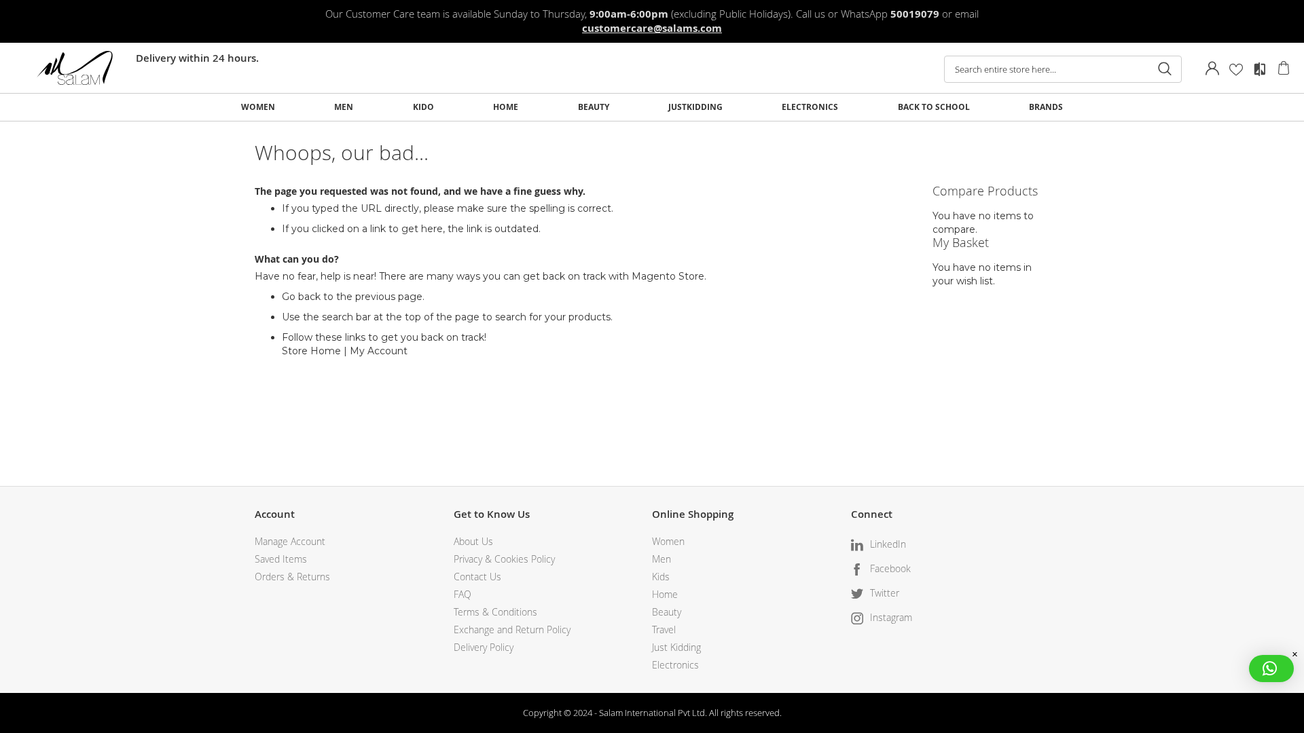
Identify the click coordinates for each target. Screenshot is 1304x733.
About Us (473, 541)
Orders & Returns (292, 576)
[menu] (652, 107)
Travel (664, 629)
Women (668, 541)
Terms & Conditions (495, 611)
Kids (661, 576)
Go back (301, 296)
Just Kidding (676, 647)
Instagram (891, 617)
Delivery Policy (483, 647)
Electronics (675, 664)
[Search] (1165, 69)
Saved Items (281, 558)
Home (665, 594)
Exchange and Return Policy (512, 629)
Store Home (311, 351)
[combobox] (1063, 69)
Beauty (666, 611)
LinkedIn (888, 544)
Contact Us (477, 576)
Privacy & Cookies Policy (504, 558)
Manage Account (290, 541)
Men (661, 558)
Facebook (890, 568)
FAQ (462, 594)
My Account (379, 351)
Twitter (884, 592)
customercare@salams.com (652, 28)
